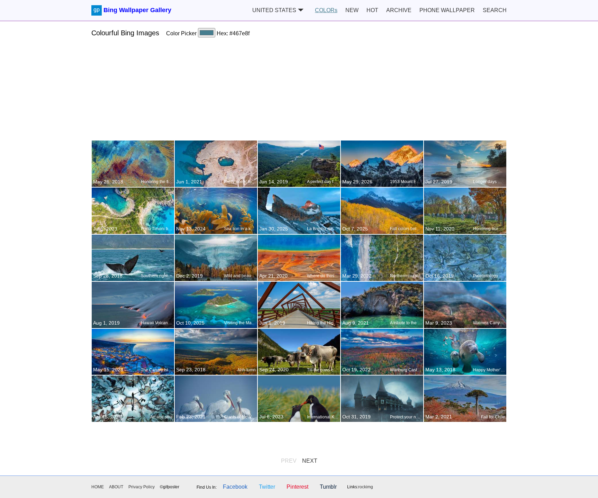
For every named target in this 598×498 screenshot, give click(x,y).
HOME (97, 487)
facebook (235, 487)
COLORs (326, 10)
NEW (352, 10)
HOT (372, 10)
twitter (267, 487)
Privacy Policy (141, 487)
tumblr (328, 487)
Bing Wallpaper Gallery (137, 10)
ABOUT (116, 487)
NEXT (309, 461)
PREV (289, 461)
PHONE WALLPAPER (447, 10)
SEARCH (495, 10)
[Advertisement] (299, 91)
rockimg (365, 487)
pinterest (297, 487)
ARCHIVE (398, 10)
